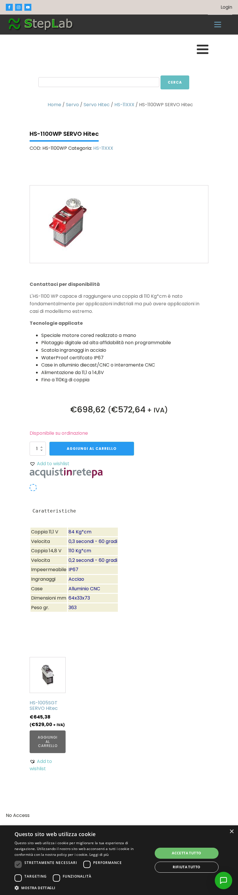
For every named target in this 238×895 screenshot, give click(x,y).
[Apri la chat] (223, 880)
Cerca (175, 82)
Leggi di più (99, 854)
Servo (72, 104)
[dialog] (119, 860)
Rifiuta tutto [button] (186, 867)
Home (54, 104)
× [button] (231, 831)
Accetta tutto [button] (186, 853)
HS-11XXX (124, 104)
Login (226, 7)
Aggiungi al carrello (92, 448)
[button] (49, 464)
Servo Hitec (97, 104)
